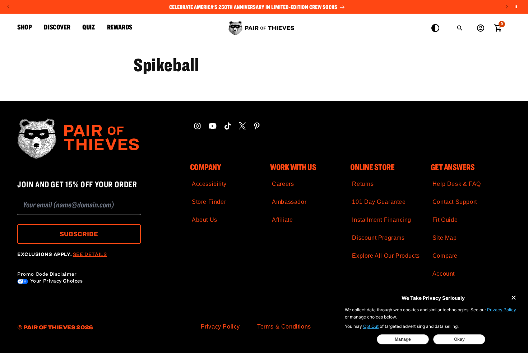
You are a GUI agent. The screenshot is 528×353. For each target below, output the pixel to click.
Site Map (444, 238)
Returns (363, 184)
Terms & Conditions (284, 327)
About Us (204, 220)
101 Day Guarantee (379, 202)
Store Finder (209, 202)
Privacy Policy (220, 327)
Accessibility (209, 184)
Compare (445, 256)
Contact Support (454, 202)
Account (443, 274)
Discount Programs (378, 238)
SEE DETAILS (90, 254)
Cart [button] (498, 27)
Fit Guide (445, 220)
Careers (283, 184)
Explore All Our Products (386, 256)
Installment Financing (381, 220)
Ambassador (289, 202)
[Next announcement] (507, 7)
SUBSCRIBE (79, 234)
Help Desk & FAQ (456, 184)
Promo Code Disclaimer (47, 274)
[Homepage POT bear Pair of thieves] (79, 139)
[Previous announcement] (8, 7)
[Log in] (480, 28)
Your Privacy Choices (56, 281)
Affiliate (282, 220)
